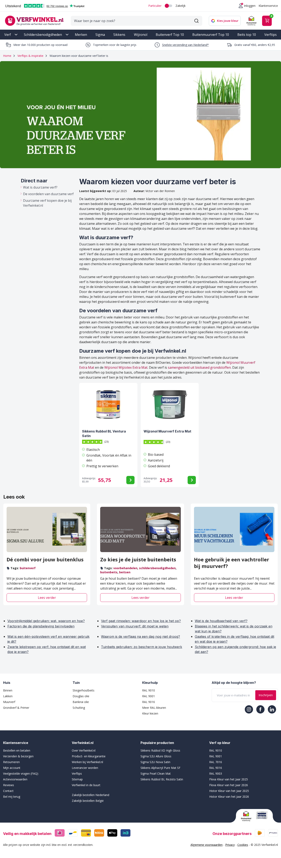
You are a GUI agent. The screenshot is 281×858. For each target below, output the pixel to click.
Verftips (270, 34)
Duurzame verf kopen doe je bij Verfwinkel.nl (47, 203)
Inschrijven (266, 695)
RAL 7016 (215, 762)
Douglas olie (81, 696)
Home (7, 56)
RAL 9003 (215, 773)
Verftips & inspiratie (30, 56)
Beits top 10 (246, 34)
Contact (8, 791)
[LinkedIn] (272, 709)
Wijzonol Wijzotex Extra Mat (125, 367)
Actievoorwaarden (15, 779)
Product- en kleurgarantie (89, 756)
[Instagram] (249, 709)
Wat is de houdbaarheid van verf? (221, 621)
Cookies (242, 845)
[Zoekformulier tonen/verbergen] (196, 20)
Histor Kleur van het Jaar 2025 (229, 791)
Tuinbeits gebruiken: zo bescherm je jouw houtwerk (141, 647)
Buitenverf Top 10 (170, 34)
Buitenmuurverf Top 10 (210, 34)
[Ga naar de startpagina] (34, 20)
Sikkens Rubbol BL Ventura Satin (104, 433)
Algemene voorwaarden (206, 845)
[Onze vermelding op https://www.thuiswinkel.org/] (247, 816)
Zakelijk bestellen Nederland (90, 795)
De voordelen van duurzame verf (48, 194)
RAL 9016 (148, 702)
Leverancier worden (85, 768)
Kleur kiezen (150, 713)
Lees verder (47, 597)
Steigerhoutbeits (83, 690)
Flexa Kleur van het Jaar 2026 (228, 785)
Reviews (8, 785)
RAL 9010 (148, 690)
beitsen (124, 572)
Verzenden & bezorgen (18, 756)
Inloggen (249, 6)
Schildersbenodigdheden (43, 34)
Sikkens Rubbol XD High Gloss (160, 750)
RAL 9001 (148, 696)
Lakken (8, 696)
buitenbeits (108, 572)
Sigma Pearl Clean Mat (155, 773)
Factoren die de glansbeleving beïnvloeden (40, 626)
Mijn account (11, 768)
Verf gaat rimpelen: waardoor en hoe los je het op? (141, 621)
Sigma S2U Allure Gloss (155, 756)
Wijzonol (140, 34)
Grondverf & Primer (16, 708)
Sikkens (119, 34)
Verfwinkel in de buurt (86, 785)
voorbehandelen (125, 568)
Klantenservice (268, 6)
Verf (7, 34)
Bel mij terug (11, 797)
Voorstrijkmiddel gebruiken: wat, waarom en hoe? (46, 621)
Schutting (79, 708)
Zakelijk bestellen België (88, 801)
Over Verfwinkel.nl (83, 750)
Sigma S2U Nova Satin (155, 762)
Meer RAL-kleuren (154, 708)
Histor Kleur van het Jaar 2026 (229, 797)
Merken (81, 34)
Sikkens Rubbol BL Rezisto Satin (161, 779)
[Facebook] (260, 709)
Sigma (100, 34)
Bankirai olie (81, 702)
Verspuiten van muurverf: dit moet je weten (134, 626)
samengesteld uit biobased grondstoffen (199, 367)
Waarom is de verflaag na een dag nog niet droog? (140, 636)
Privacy (230, 845)
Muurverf (9, 702)
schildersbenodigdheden (157, 568)
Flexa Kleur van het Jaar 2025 (228, 779)
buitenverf (28, 568)
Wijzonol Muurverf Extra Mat (167, 431)
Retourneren (11, 762)
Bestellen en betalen (16, 750)
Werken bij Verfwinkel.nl (87, 762)
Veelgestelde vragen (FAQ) (20, 773)
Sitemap (77, 779)
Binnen (7, 690)
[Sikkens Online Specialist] (262, 815)
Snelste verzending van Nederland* (185, 45)
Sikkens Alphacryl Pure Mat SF (160, 768)
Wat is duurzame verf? (40, 187)
